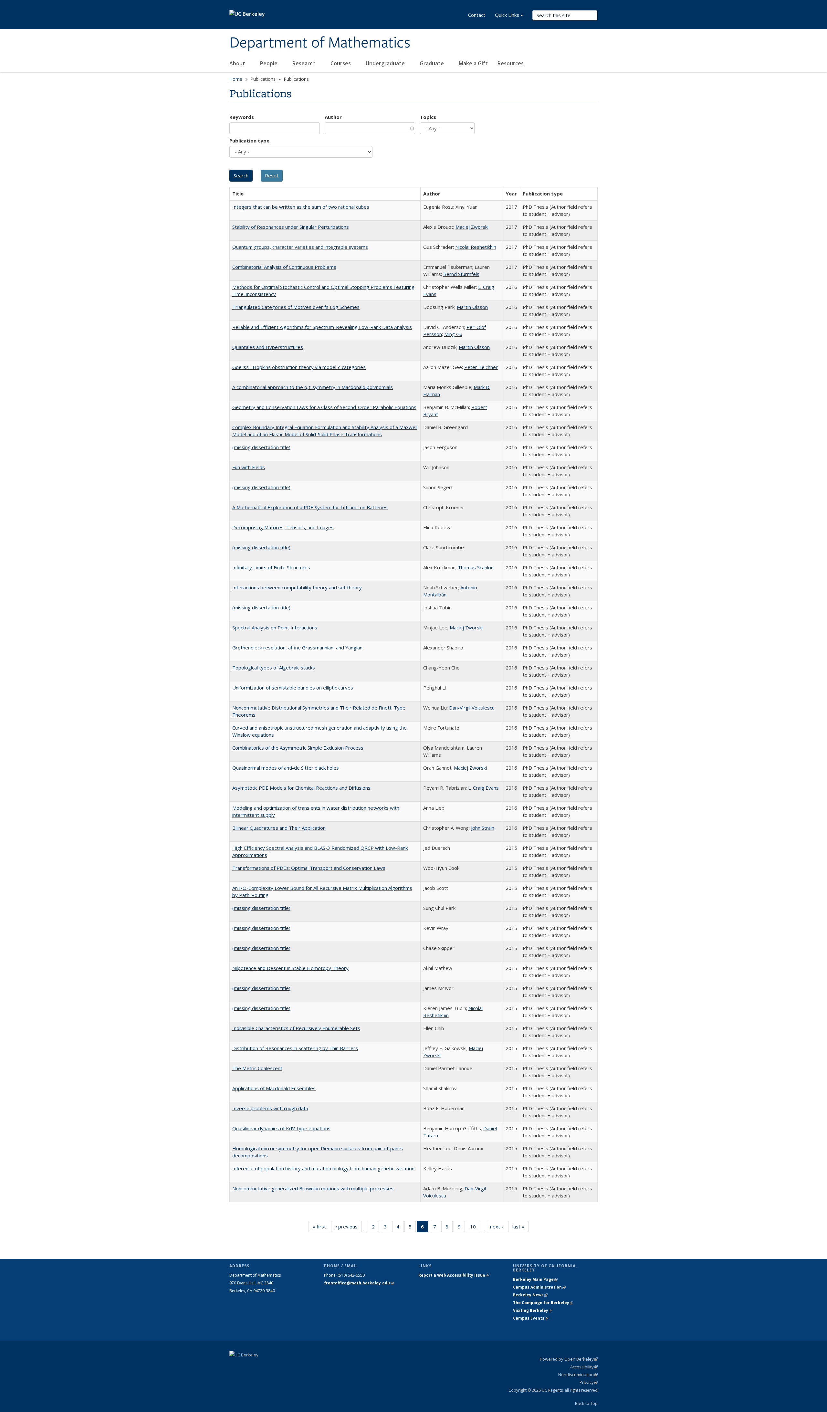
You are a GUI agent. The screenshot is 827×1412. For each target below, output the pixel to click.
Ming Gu (453, 334)
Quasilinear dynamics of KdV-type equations (281, 1128)
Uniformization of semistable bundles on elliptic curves (292, 687)
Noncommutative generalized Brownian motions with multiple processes (312, 1188)
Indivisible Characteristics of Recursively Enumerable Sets (296, 1028)
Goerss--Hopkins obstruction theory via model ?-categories (299, 367)
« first (321, 1228)
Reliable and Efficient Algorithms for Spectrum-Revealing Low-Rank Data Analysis (322, 327)
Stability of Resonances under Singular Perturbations (290, 227)
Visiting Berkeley (532, 1310)
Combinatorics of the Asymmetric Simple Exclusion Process (297, 747)
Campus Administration (539, 1287)
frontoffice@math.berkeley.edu (359, 1283)
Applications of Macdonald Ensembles (274, 1088)
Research (304, 63)
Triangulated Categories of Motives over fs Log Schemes (296, 307)
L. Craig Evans (483, 788)
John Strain (482, 828)
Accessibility (584, 1367)
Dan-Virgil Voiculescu (472, 707)
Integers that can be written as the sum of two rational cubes (300, 207)
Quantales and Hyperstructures (267, 347)
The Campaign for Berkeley (543, 1302)
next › (498, 1228)
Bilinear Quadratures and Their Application (279, 828)
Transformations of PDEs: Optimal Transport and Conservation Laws (308, 868)
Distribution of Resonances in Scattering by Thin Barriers (295, 1048)
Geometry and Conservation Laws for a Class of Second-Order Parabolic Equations (324, 407)
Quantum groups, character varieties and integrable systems (300, 247)
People (269, 63)
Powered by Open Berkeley (569, 1359)
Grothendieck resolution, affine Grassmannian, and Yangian (297, 647)
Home (235, 79)
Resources (511, 63)
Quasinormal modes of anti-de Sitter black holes (285, 767)
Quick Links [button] (507, 15)
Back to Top (586, 1403)
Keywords (241, 117)
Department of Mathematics (319, 43)
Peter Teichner (481, 367)
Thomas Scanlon (476, 567)
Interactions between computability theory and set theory (297, 587)
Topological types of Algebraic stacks (273, 667)
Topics (428, 117)
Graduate (432, 63)
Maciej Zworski (471, 227)
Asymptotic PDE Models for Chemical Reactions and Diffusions (301, 788)
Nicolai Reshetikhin (475, 247)
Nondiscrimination (578, 1374)
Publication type (249, 140)
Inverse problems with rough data (270, 1108)
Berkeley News (530, 1295)
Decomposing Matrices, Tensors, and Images (283, 527)
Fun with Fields (248, 467)
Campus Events (530, 1318)
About (237, 63)
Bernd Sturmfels (461, 274)
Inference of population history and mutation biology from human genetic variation (323, 1168)
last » (520, 1228)
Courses (341, 63)
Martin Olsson (472, 307)
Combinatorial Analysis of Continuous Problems (284, 267)
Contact (476, 15)
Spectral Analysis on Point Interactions (274, 627)
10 (475, 1228)
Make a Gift (473, 63)
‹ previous (348, 1228)
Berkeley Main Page (535, 1279)
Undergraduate (386, 63)
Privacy (589, 1382)
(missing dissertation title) (261, 447)
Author (333, 117)
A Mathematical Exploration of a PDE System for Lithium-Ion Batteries (310, 507)
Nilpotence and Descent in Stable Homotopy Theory (290, 968)
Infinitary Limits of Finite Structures (271, 567)
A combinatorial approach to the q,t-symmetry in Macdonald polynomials (312, 387)
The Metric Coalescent (257, 1068)
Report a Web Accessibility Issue (453, 1275)
